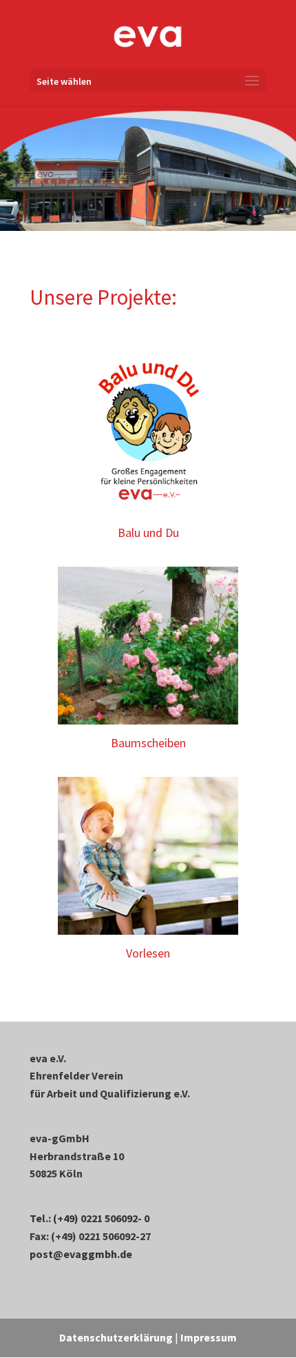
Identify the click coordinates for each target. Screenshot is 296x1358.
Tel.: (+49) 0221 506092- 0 (89, 1218)
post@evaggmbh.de (81, 1254)
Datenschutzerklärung (116, 1337)
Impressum (208, 1337)
